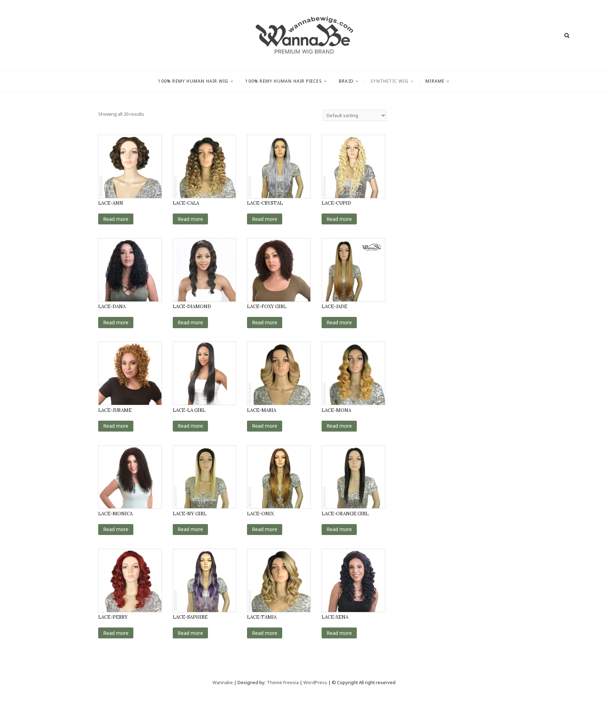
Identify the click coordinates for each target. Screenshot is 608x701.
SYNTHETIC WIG (389, 81)
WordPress (315, 682)
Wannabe (223, 682)
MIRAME (434, 81)
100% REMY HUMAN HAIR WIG (193, 81)
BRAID (346, 81)
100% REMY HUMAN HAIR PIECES (283, 81)
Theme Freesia (283, 682)
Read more (115, 219)
